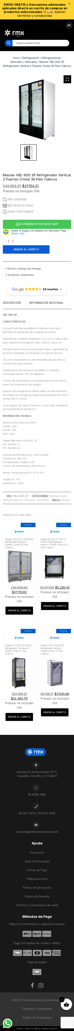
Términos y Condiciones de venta (37, 905)
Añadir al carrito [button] (19, 610)
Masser (66, 500)
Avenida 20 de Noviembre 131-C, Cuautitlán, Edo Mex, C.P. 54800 (37, 774)
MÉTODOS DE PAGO (20, 205)
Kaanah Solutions (50, 1028)
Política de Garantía (37, 896)
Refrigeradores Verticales (19, 500)
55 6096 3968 (37, 794)
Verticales (31, 61)
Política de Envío (37, 878)
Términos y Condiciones (37, 1008)
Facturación (37, 852)
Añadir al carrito (26, 249)
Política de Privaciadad (37, 1017)
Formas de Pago (37, 870)
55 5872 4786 (46, 813)
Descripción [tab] (12, 302)
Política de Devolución (37, 887)
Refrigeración (58, 496)
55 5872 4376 (27, 813)
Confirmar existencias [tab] (21, 274)
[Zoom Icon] (67, 79)
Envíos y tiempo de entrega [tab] (24, 268)
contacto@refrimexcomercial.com (37, 831)
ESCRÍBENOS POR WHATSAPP (38, 224)
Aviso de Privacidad (37, 861)
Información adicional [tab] (46, 302)
